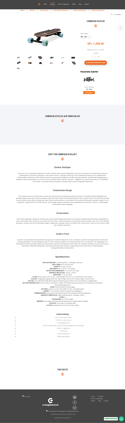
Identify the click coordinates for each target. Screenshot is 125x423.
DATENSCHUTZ (62, 414)
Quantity (95, 53)
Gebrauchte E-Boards (60, 10)
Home (45, 4)
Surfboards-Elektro (97, 10)
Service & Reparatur (63, 4)
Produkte (52, 4)
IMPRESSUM (54, 414)
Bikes (22, 10)
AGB (74, 414)
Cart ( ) (117, 14)
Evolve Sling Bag (89, 87)
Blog (80, 4)
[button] (120, 27)
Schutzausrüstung (79, 10)
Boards (32, 10)
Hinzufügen (89, 92)
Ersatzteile (44, 10)
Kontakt (86, 4)
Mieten (74, 4)
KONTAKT (69, 414)
